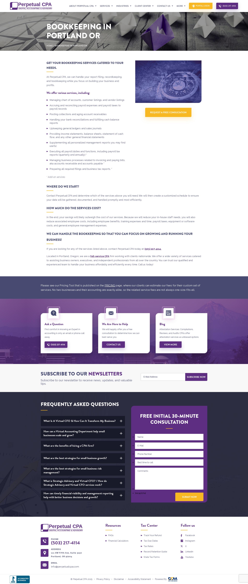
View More (170, 344)
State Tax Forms (152, 557)
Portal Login (203, 5)
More (180, 6)
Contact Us (163, 6)
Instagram (190, 541)
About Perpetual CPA (81, 6)
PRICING (110, 285)
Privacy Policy (103, 579)
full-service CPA (99, 256)
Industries (122, 6)
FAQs (111, 535)
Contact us (114, 344)
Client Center (143, 6)
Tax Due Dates (151, 541)
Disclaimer (119, 579)
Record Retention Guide (155, 551)
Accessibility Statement (139, 579)
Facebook (190, 535)
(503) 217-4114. (153, 249)
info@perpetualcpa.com (65, 566)
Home (50, 45)
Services (105, 6)
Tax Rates (148, 546)
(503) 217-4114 (229, 5)
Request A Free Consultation (168, 112)
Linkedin (189, 551)
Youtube (189, 557)
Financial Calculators (118, 541)
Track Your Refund (153, 535)
